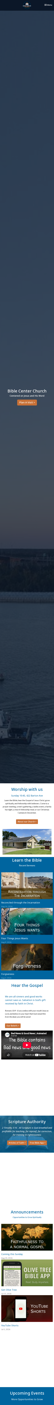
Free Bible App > (37, 1142)
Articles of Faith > (17, 1142)
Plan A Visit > (27, 402)
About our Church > (27, 821)
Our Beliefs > (13, 1025)
